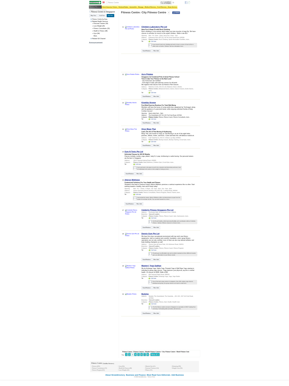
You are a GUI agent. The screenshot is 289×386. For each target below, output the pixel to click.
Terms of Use (151, 377)
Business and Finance (136, 375)
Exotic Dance (189, 89)
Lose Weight (98, 26)
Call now (153, 41)
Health (100, 21)
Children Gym (157, 162)
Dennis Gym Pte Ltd (150, 234)
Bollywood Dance (164, 89)
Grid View (102, 15)
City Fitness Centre (154, 12)
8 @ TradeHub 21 (154, 138)
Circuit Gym (182, 140)
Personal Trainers (99, 23)
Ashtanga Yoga (163, 276)
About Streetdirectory (115, 375)
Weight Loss (176, 368)
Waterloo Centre (154, 87)
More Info (156, 50)
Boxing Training (174, 140)
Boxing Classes (163, 140)
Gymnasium (180, 216)
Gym (95, 33)
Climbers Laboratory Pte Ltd (154, 27)
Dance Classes (179, 89)
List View (110, 15)
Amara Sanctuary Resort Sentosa (143, 190)
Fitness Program (161, 192)
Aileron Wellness (132, 180)
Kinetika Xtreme (148, 103)
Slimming (175, 366)
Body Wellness (148, 162)
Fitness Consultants (100, 28)
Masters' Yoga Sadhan (151, 266)
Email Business (147, 50)
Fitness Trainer (171, 192)
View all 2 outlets (154, 214)
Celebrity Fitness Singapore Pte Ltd (157, 210)
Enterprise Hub (153, 37)
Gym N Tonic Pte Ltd (134, 152)
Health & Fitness (99, 31)
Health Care (176, 302)
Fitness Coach (168, 117)
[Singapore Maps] (95, 2)
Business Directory (95, 7)
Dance (172, 89)
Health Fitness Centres (153, 352)
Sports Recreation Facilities (176, 39)
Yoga (170, 276)
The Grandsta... (169, 296)
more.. (182, 46)
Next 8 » (155, 354)
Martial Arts (149, 366)
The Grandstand (153, 115)
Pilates (147, 370)
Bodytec (145, 294)
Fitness (161, 117)
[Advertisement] (147, 20)
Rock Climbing (163, 39)
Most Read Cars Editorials (158, 375)
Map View (93, 15)
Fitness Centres (138, 352)
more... (188, 39)
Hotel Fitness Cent (183, 352)
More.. (96, 36)
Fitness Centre (130, 12)
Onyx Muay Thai (148, 129)
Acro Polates (147, 74)
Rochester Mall (153, 212)
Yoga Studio (176, 276)
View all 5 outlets (154, 246)
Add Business (177, 375)
